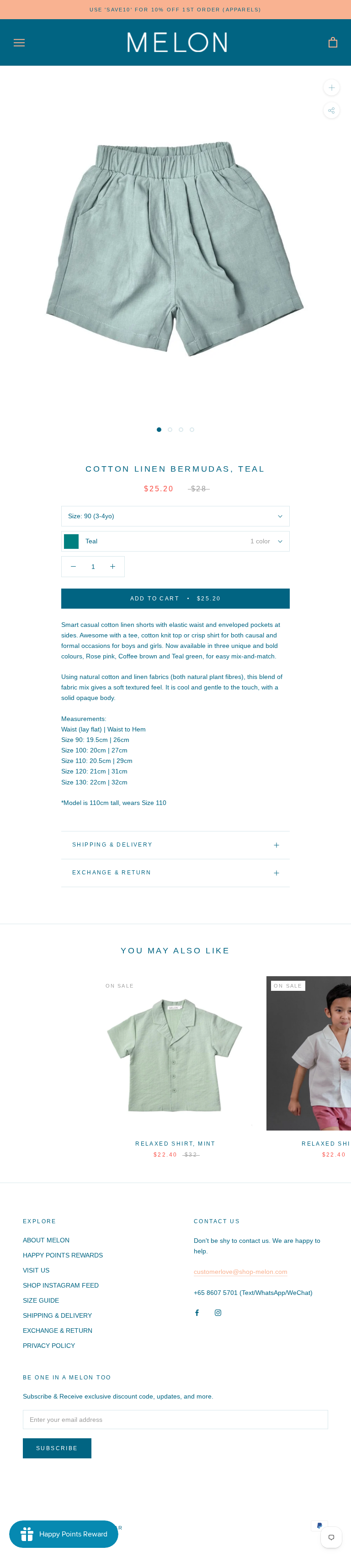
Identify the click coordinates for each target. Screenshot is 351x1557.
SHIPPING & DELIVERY (57, 1315)
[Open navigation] (19, 43)
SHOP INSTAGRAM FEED (61, 1285)
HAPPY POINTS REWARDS (63, 1255)
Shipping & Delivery (112, 845)
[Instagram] (218, 1312)
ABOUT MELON (46, 1240)
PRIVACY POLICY (49, 1345)
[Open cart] (333, 42)
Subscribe (57, 1448)
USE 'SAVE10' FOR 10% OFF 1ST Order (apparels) (176, 9)
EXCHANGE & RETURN (57, 1330)
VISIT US (36, 1270)
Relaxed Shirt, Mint (175, 1144)
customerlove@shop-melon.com (240, 1271)
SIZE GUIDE (41, 1300)
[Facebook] (197, 1312)
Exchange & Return (112, 872)
